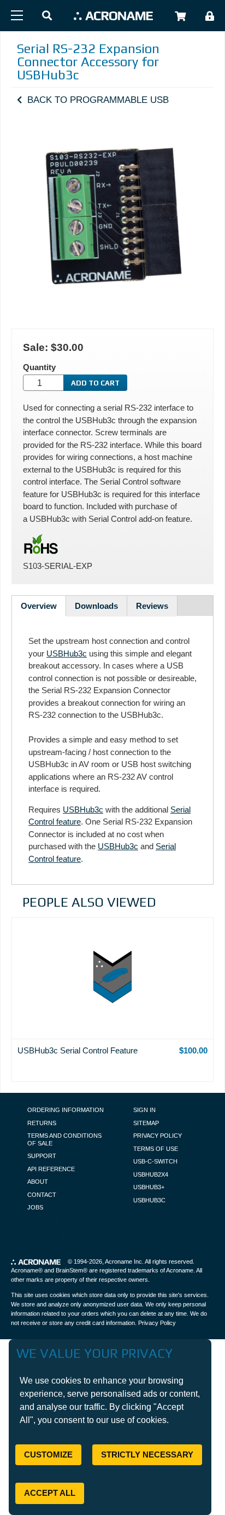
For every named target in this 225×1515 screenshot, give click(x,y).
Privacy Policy (157, 1135)
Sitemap (146, 1123)
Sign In (144, 1110)
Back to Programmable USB (98, 100)
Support (41, 1156)
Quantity (39, 367)
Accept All (49, 1492)
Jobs (35, 1207)
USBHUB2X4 (150, 1174)
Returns (41, 1123)
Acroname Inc (123, 1261)
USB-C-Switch (155, 1161)
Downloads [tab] (96, 605)
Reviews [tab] (152, 605)
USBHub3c (66, 653)
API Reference (51, 1169)
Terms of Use (155, 1148)
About (37, 1181)
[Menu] (17, 15)
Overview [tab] (39, 605)
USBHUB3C (149, 1200)
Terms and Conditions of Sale (64, 1139)
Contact (41, 1194)
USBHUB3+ (148, 1187)
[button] (47, 16)
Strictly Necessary (147, 1454)
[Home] (113, 15)
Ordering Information (65, 1110)
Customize (48, 1454)
